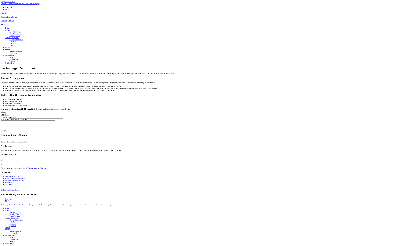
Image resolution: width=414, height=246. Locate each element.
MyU (7, 9)
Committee (4, 117)
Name (3, 113)
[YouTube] (207, 164)
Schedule (12, 222)
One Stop (8, 7)
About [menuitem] (7, 30)
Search (4, 13)
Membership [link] (9, 55)
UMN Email (5, 115)
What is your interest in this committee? (14, 119)
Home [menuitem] (7, 28)
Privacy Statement (90, 205)
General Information (16, 220)
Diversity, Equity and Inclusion (15, 178)
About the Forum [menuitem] (15, 32)
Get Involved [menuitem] (9, 63)
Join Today (4, 21)
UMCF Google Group (30, 168)
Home (7, 208)
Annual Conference (12, 218)
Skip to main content (8, 2)
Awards (7, 228)
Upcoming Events (15, 232)
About (7, 210)
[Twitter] (207, 161)
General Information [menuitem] (16, 40)
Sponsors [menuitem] (12, 45)
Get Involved (9, 243)
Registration (13, 239)
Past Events (13, 233)
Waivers (12, 241)
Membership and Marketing (14, 180)
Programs (8, 182)
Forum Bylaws (14, 216)
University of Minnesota (21, 205)
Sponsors (12, 226)
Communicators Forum (9, 17)
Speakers (12, 224)
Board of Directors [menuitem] (15, 34)
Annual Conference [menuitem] (12, 38)
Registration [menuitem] (13, 59)
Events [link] (7, 49)
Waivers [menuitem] (12, 61)
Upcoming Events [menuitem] (15, 51)
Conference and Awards (13, 176)
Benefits (12, 237)
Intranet (11, 21)
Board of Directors (15, 214)
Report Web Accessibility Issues (105, 205)
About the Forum (15, 212)
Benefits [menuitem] (12, 57)
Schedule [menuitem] (12, 42)
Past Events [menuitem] (13, 53)
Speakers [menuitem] (12, 43)
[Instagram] (207, 163)
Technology (9, 184)
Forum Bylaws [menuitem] (14, 36)
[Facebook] (207, 159)
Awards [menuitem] (7, 47)
